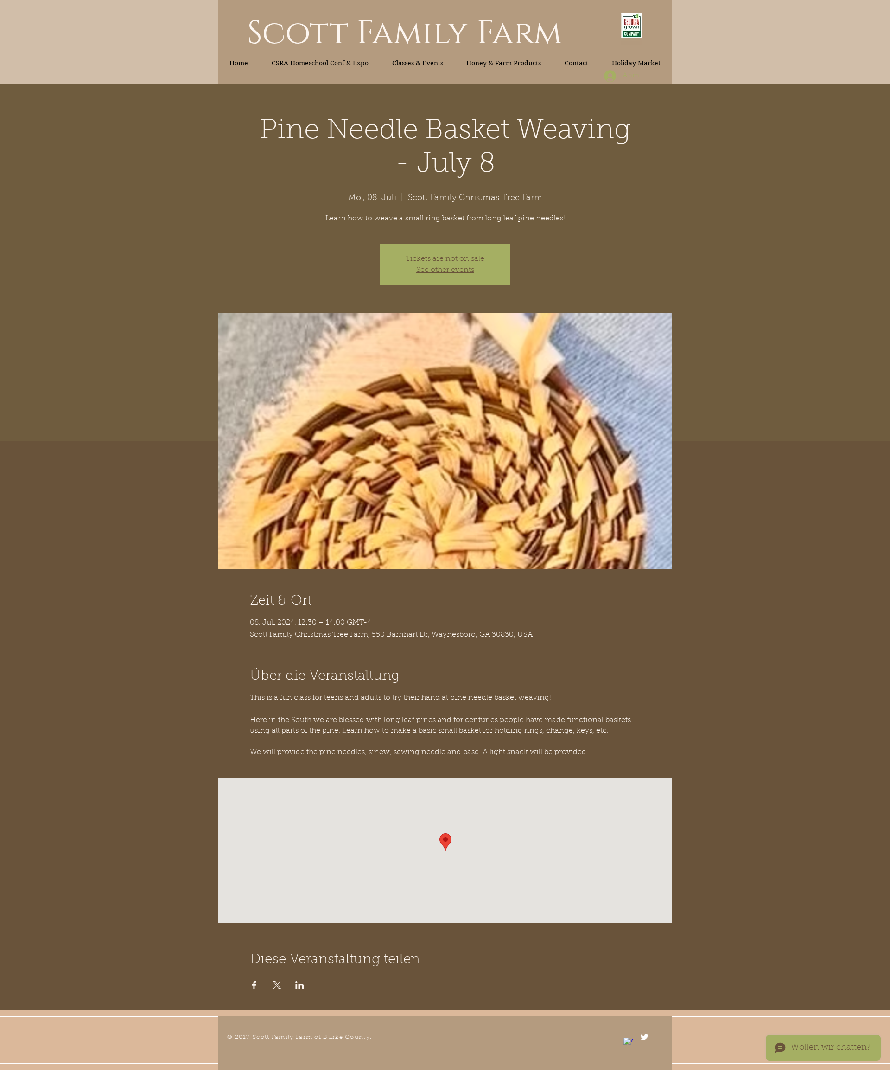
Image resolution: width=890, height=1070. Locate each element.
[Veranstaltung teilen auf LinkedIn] (299, 985)
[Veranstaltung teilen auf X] (277, 985)
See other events (445, 270)
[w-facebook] (628, 1042)
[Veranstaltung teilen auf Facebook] (254, 985)
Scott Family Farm (404, 33)
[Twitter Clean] (644, 1037)
